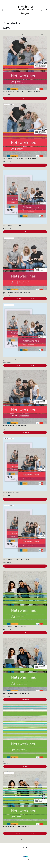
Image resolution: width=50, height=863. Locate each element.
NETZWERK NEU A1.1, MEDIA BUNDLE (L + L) (16, 359)
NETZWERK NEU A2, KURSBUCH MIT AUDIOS (16, 693)
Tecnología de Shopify (29, 859)
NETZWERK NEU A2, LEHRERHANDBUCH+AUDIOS (18, 760)
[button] (2, 10)
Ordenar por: (21, 34)
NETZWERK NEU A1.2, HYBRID (12, 492)
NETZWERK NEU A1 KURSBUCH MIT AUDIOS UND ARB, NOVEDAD (22, 91)
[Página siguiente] (28, 839)
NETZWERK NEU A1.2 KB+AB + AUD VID (14, 425)
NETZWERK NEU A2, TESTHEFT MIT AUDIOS (16, 826)
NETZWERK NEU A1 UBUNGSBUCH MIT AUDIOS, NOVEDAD (20, 158)
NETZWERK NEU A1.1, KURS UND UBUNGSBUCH (17, 292)
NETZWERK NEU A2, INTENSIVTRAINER (14, 626)
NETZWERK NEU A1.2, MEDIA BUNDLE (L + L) (16, 559)
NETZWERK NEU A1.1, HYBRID (12, 225)
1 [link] (21, 839)
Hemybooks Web (23, 859)
